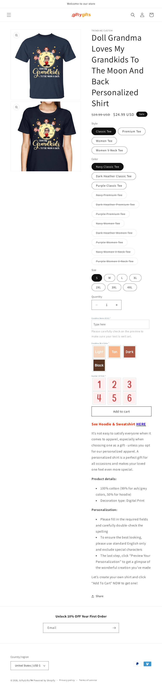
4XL (129, 287)
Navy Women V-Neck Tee (115, 253)
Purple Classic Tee (109, 185)
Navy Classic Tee (107, 167)
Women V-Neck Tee (109, 150)
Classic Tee (104, 131)
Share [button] (100, 596)
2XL (98, 287)
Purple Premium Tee (113, 215)
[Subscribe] (114, 628)
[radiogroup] (120, 358)
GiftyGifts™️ (26, 680)
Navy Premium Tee (111, 196)
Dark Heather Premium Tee (117, 205)
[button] (9, 15)
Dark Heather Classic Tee (114, 176)
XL (135, 278)
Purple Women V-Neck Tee (117, 262)
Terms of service (88, 680)
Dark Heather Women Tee (116, 234)
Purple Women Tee (111, 243)
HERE (141, 424)
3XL (114, 287)
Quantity (97, 296)
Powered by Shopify (44, 680)
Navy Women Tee (110, 224)
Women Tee (104, 141)
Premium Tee (131, 131)
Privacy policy (67, 680)
